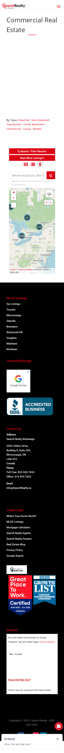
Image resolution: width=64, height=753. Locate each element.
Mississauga (13, 315)
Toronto (11, 309)
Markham (11, 343)
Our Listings (13, 304)
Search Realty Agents (18, 533)
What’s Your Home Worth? (21, 516)
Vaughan (11, 338)
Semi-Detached (40, 120)
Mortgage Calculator (18, 527)
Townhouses (13, 124)
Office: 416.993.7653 (18, 476)
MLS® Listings (15, 521)
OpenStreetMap (25, 269)
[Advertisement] (32, 74)
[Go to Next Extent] (51, 202)
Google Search (14, 555)
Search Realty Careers (19, 538)
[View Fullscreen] (13, 205)
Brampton (12, 326)
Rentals (37, 128)
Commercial (13, 128)
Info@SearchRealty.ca (18, 488)
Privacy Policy (14, 550)
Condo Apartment (33, 124)
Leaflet (13, 269)
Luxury (27, 128)
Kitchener (11, 349)
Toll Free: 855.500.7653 (20, 472)
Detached (23, 120)
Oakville (11, 321)
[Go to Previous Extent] (46, 202)
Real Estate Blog (15, 544)
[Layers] (49, 193)
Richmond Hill (14, 332)
